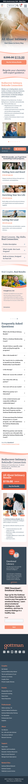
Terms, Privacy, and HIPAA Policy (14, 781)
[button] (8, 141)
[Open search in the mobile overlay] (17, 5)
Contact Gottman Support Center (10, 444)
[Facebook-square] (8, 652)
